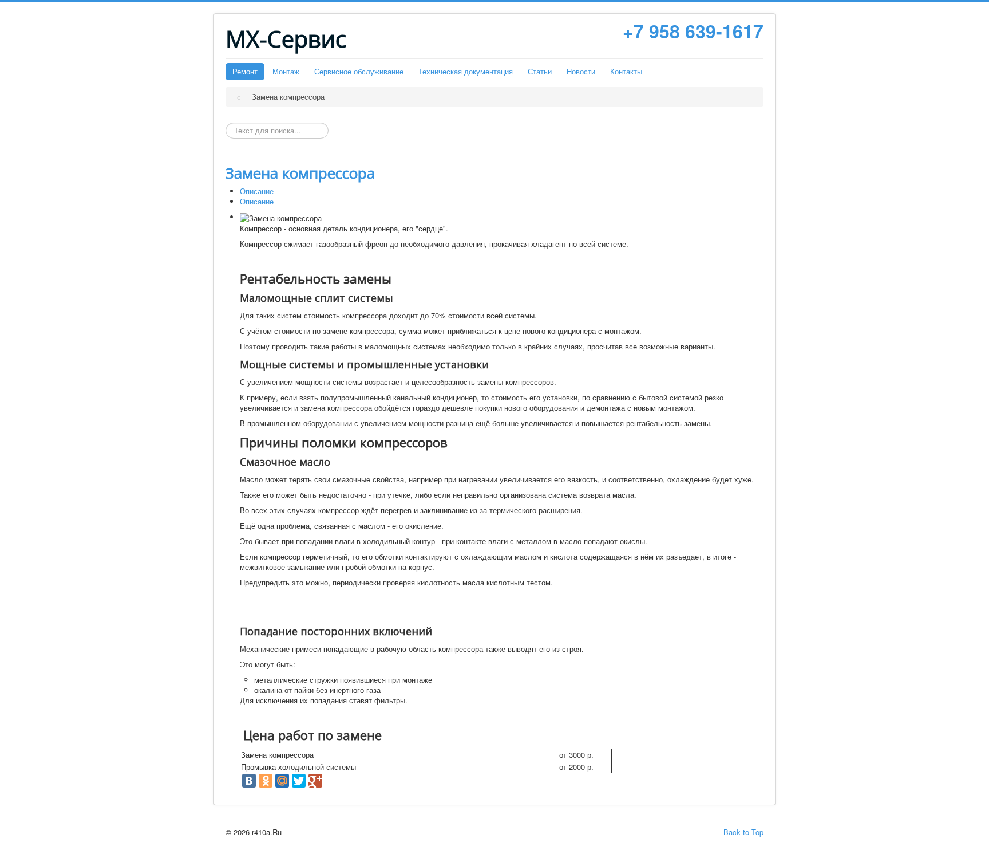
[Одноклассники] (265, 781)
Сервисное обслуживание (358, 71)
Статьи (540, 71)
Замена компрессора (300, 173)
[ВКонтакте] (249, 781)
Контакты (626, 71)
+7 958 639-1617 (693, 31)
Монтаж (285, 71)
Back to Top (743, 832)
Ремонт (245, 71)
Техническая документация (465, 71)
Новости (581, 71)
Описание (257, 191)
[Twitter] (299, 781)
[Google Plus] (315, 781)
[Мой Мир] (282, 781)
